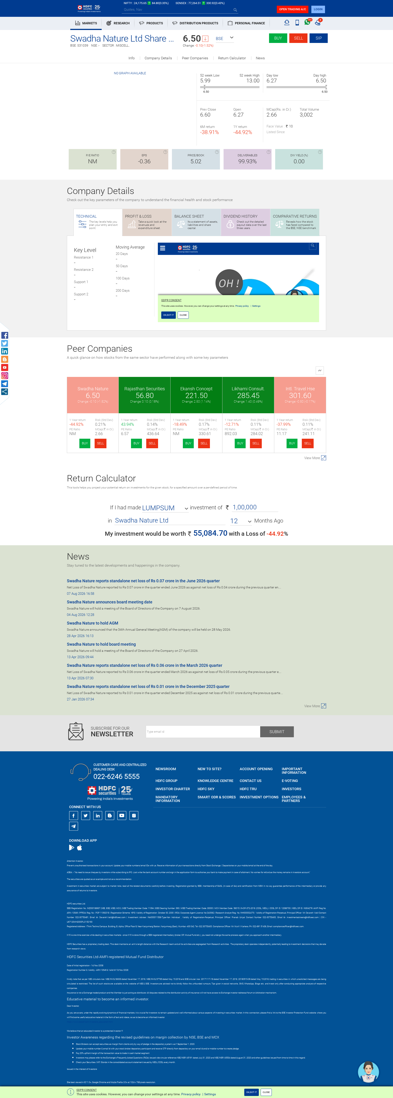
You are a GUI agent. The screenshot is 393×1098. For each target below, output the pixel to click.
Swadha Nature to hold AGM (92, 623)
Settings (210, 1094)
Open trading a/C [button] (292, 9)
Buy (278, 38)
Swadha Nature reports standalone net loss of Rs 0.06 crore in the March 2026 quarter (144, 665)
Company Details (158, 58)
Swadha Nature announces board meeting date (109, 602)
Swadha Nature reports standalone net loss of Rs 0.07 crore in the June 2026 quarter (143, 580)
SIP (319, 38)
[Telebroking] (287, 23)
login (318, 9)
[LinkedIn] (97, 815)
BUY (85, 443)
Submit (277, 731)
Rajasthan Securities (144, 388)
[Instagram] (134, 815)
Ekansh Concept (196, 388)
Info (131, 58)
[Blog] (109, 815)
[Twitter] (85, 815)
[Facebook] (73, 815)
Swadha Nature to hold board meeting (101, 644)
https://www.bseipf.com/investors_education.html (90, 1022)
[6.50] (204, 87)
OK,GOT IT (251, 1092)
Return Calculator (232, 58)
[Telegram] (73, 826)
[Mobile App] (297, 23)
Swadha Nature (93, 388)
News (260, 58)
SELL (100, 443)
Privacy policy (191, 1094)
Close (266, 1092)
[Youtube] (121, 815)
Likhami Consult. (248, 388)
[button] (225, 39)
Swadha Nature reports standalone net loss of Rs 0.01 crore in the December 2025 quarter (148, 686)
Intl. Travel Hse (300, 388)
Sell (298, 38)
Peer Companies (195, 58)
